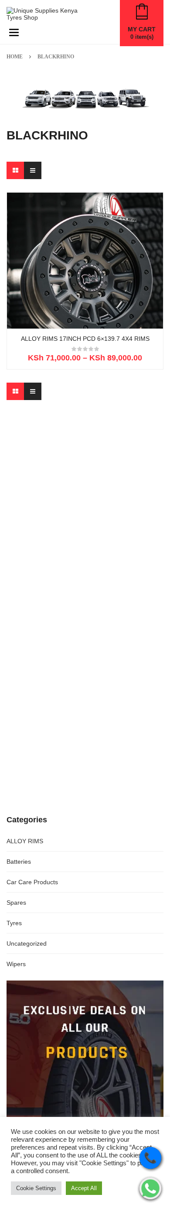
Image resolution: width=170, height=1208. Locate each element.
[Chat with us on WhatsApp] (150, 1188)
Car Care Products (32, 882)
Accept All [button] (84, 1188)
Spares (16, 902)
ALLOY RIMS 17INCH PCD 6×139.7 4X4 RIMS (85, 339)
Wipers (16, 963)
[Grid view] (15, 170)
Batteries (19, 861)
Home (15, 57)
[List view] (32, 170)
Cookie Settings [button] (36, 1188)
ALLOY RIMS (25, 841)
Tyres (14, 923)
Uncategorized (27, 943)
